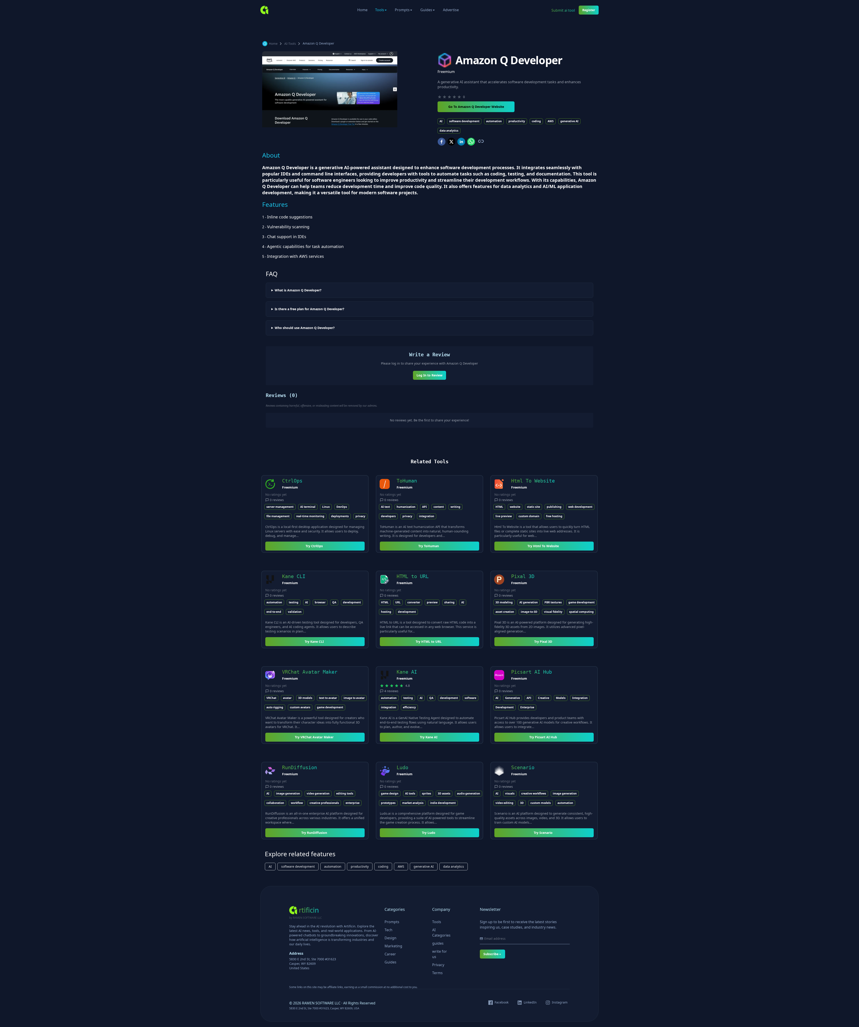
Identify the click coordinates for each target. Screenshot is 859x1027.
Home (362, 9)
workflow (297, 803)
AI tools (410, 793)
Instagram (560, 1002)
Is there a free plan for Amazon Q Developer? (309, 309)
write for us (439, 954)
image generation (288, 793)
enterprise (352, 803)
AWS (551, 121)
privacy (360, 516)
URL (398, 602)
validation (295, 612)
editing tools (344, 793)
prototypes (388, 803)
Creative (543, 698)
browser (320, 602)
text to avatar (328, 698)
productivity (516, 121)
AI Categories (441, 932)
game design (389, 793)
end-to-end (273, 612)
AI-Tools (290, 43)
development (352, 602)
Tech (388, 929)
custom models (540, 803)
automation (494, 121)
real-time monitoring (310, 516)
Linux (326, 507)
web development (580, 507)
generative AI (569, 121)
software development (464, 121)
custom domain (529, 516)
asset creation (504, 612)
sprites (426, 793)
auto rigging (274, 707)
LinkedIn (530, 1002)
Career (390, 954)
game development (581, 602)
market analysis (412, 803)
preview (432, 602)
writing (455, 507)
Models (561, 698)
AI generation (528, 602)
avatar (287, 698)
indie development (443, 803)
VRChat (271, 698)
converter (413, 602)
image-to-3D (529, 612)
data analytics (449, 130)
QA (334, 602)
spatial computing (581, 612)
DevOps (341, 507)
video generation (318, 793)
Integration (580, 698)
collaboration (275, 803)
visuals (510, 793)
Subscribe (490, 954)
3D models (305, 698)
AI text (385, 507)
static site (533, 507)
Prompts (402, 9)
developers (388, 516)
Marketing (393, 946)
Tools (379, 9)
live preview (503, 516)
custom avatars (300, 707)
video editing (504, 803)
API (424, 507)
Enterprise (527, 707)
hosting (386, 612)
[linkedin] (461, 142)
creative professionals (324, 803)
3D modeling (504, 602)
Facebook (501, 1002)
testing (293, 602)
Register (588, 10)
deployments (340, 516)
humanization (406, 507)
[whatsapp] (471, 142)
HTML (499, 507)
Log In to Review (429, 375)
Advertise (451, 9)
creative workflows (533, 793)
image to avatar (354, 698)
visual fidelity (553, 612)
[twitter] (451, 142)
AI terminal (307, 507)
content (439, 507)
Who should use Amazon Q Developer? (305, 328)
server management (279, 507)
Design (390, 937)
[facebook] (442, 142)
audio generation (468, 793)
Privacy (438, 964)
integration (426, 516)
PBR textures (553, 602)
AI (441, 121)
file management (277, 516)
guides (438, 943)
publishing (554, 507)
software (470, 698)
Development (504, 707)
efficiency (409, 707)
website (515, 507)
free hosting (554, 516)
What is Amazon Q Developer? (298, 290)
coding (536, 121)
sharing (449, 602)
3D (522, 803)
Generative (512, 698)
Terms (437, 972)
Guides (426, 9)
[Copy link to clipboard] (480, 141)
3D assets (444, 793)
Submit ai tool (563, 10)
